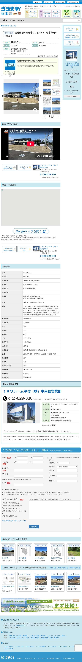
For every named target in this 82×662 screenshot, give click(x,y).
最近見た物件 (60, 2)
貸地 (51, 637)
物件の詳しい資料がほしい (13, 505)
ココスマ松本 (51, 646)
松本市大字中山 (56, 558)
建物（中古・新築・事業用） (19, 635)
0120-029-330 (48, 174)
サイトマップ (41, 658)
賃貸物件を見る (62, 568)
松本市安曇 (22, 558)
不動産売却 (67, 16)
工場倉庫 (55, 14)
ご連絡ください (19, 625)
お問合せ (58, 658)
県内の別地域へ (73, 2)
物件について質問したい (12, 503)
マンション (33, 16)
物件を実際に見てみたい (12, 508)
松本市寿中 (6, 558)
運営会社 (50, 658)
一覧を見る (51, 568)
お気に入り (48, 2)
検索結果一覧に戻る (9, 26)
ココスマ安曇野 (40, 646)
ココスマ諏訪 (62, 646)
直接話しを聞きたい (10, 516)
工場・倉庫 (44, 637)
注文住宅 (76, 16)
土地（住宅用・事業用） (38, 635)
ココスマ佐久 (29, 646)
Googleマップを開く (29, 231)
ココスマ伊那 (72, 646)
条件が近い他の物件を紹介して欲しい (14, 512)
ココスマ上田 (19, 646)
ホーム (38, 2)
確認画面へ (34, 527)
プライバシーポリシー (29, 658)
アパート (47, 11)
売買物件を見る (74, 568)
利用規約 (19, 658)
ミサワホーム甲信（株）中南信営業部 (71, 65)
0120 (19, 398)
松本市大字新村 (40, 558)
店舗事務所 (47, 14)
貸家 (27, 637)
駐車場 (56, 637)
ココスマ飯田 (8, 648)
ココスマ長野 (8, 646)
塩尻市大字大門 (23, 586)
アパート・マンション (16, 637)
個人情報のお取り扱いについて (13, 521)
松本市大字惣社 (40, 586)
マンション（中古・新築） (57, 635)
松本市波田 (71, 558)
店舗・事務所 (34, 637)
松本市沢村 (71, 586)
